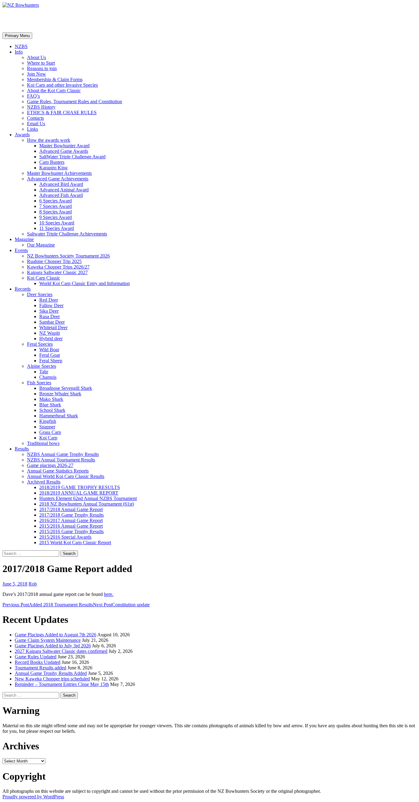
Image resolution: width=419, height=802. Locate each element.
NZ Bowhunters (35, 19)
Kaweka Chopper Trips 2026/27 (58, 266)
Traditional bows (43, 443)
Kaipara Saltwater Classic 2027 (57, 272)
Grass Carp (50, 432)
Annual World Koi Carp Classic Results (65, 476)
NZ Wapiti (49, 333)
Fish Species (39, 382)
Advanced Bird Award (61, 184)
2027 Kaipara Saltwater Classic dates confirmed (61, 651)
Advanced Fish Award (61, 195)
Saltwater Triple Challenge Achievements (67, 233)
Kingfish (47, 421)
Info (19, 52)
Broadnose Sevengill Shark (65, 388)
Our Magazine (41, 244)
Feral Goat (49, 355)
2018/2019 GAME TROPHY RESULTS (79, 487)
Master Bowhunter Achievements (59, 173)
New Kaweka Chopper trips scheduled (52, 678)
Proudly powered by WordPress (33, 796)
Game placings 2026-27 (50, 465)
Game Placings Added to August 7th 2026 (55, 634)
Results (22, 448)
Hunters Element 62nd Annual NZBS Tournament (88, 498)
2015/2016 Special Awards (65, 537)
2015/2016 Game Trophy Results (71, 531)
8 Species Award (55, 211)
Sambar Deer (52, 322)
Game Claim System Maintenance (48, 640)
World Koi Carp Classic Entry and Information (84, 283)
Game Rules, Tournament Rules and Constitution (74, 101)
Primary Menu (17, 35)
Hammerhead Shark (58, 415)
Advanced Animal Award (64, 189)
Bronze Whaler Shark (60, 393)
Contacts (35, 118)
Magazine (24, 239)
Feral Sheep (50, 360)
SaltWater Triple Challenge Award (72, 156)
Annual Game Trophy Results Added (51, 673)
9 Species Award (55, 217)
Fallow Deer (51, 305)
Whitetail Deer (53, 327)
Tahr (43, 371)
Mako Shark (51, 399)
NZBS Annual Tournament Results (61, 459)
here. (108, 594)
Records (23, 289)
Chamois (47, 377)
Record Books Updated (37, 662)
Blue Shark (50, 404)
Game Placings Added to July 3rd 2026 (53, 645)
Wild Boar (49, 349)
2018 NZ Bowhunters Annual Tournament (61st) (86, 503)
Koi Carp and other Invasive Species (62, 85)
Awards (22, 134)
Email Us (36, 123)
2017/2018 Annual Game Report (71, 509)
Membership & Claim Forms (55, 79)
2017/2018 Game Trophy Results (71, 515)
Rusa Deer (49, 316)
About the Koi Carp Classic (54, 90)
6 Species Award (55, 200)
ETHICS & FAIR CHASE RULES (62, 112)
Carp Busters (51, 162)
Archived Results (43, 481)
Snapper (47, 426)
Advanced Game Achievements (57, 178)
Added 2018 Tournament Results (47, 604)
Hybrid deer (51, 338)
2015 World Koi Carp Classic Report (75, 542)
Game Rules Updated (35, 656)
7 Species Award (55, 206)
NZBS (21, 46)
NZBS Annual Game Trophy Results (63, 454)
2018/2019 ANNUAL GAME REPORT (78, 492)
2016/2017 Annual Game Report (71, 520)
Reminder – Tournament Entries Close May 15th (62, 684)
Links (32, 129)
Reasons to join (42, 68)
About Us (36, 57)
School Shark (52, 410)
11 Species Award (56, 228)
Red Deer (48, 300)
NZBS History (41, 107)
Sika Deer (49, 311)
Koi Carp (48, 437)
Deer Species (39, 294)
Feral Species (40, 344)
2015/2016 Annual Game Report (71, 526)
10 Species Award (56, 222)
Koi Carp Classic (43, 278)
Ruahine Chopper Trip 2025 (54, 261)
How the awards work (48, 140)
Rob (33, 583)
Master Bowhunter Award (64, 145)
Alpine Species (41, 366)
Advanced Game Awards (63, 151)
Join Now (36, 74)
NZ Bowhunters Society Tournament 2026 (68, 255)
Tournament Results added (40, 667)
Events (21, 250)
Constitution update (121, 604)
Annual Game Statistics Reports (58, 470)
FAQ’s (33, 96)
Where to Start (41, 63)
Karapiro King (53, 167)
